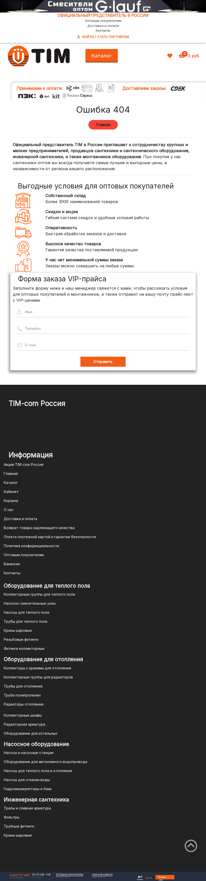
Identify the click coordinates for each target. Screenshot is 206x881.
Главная (103, 124)
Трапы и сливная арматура (27, 808)
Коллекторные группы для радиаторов (38, 677)
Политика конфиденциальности (31, 546)
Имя (28, 311)
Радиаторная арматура (24, 724)
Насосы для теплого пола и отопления (38, 771)
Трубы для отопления (23, 686)
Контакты (103, 30)
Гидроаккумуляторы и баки (28, 789)
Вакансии (12, 564)
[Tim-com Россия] (39, 55)
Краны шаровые (18, 630)
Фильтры (11, 817)
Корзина (11, 500)
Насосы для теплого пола (26, 612)
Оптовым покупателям (103, 21)
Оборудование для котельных (31, 733)
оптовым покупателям (69, 874)
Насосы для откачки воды (27, 780)
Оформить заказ (162, 877)
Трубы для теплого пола (25, 621)
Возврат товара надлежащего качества (39, 528)
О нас (9, 510)
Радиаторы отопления (23, 704)
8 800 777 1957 (20, 875)
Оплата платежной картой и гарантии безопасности (50, 537)
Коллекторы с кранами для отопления (37, 668)
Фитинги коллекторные (24, 648)
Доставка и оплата (103, 26)
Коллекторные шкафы (23, 715)
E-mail (30, 345)
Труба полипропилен (22, 695)
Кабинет (11, 491)
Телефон (33, 328)
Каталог (101, 56)
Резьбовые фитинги (21, 639)
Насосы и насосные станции (29, 752)
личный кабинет (102, 874)
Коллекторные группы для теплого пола (39, 594)
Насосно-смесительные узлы (30, 603)
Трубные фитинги (19, 826)
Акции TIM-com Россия (23, 464)
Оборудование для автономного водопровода (45, 762)
